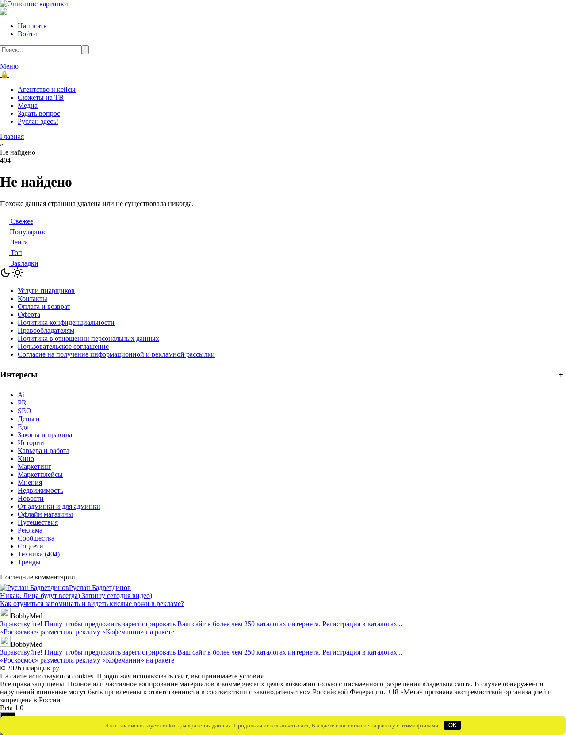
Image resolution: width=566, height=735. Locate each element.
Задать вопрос (39, 113)
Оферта (29, 314)
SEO (24, 411)
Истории (31, 442)
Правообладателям (46, 330)
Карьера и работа (43, 450)
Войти (27, 34)
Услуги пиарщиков (46, 290)
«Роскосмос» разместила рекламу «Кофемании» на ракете (87, 632)
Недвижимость (40, 490)
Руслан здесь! (38, 121)
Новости (31, 498)
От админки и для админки (59, 506)
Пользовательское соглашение (63, 346)
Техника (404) (39, 554)
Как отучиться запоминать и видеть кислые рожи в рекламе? (92, 603)
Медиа (28, 105)
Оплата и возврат (44, 306)
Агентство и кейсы (47, 89)
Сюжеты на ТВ (41, 97)
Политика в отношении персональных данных (88, 338)
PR (22, 403)
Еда (23, 426)
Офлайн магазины (45, 514)
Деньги (29, 419)
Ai (21, 395)
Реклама (30, 530)
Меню (9, 66)
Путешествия (38, 522)
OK (452, 725)
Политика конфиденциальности (66, 322)
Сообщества (36, 538)
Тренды (29, 562)
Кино (26, 458)
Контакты (32, 298)
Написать (32, 26)
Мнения (30, 482)
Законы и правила (45, 434)
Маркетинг (34, 466)
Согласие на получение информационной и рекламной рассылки (116, 354)
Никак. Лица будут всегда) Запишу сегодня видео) (76, 595)
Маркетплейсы (40, 474)
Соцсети (30, 546)
